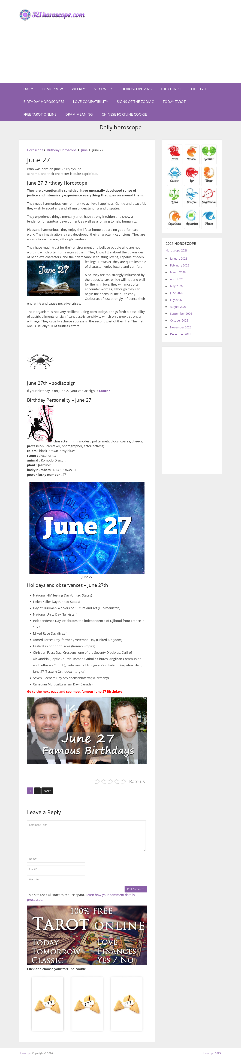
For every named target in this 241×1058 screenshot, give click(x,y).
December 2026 (180, 334)
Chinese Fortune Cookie (124, 114)
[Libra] (174, 203)
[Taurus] (191, 160)
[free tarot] (87, 964)
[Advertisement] (120, 56)
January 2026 (178, 258)
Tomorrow (52, 88)
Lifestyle (199, 88)
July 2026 (176, 300)
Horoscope (25, 1053)
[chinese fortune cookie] (87, 1031)
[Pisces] (191, 225)
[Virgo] (208, 182)
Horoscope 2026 (136, 88)
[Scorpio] (191, 203)
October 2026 (179, 320)
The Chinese (171, 88)
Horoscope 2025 (211, 1053)
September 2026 (181, 314)
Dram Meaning (79, 114)
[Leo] (191, 182)
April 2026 (176, 279)
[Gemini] (208, 160)
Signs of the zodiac (135, 101)
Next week (103, 88)
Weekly (78, 88)
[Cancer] (174, 182)
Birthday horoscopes (43, 101)
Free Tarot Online (39, 114)
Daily (28, 88)
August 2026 (178, 307)
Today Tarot (174, 101)
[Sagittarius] (208, 203)
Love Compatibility (90, 101)
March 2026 (178, 272)
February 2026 (179, 265)
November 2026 (180, 327)
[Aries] (174, 160)
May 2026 (176, 286)
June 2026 (176, 293)
